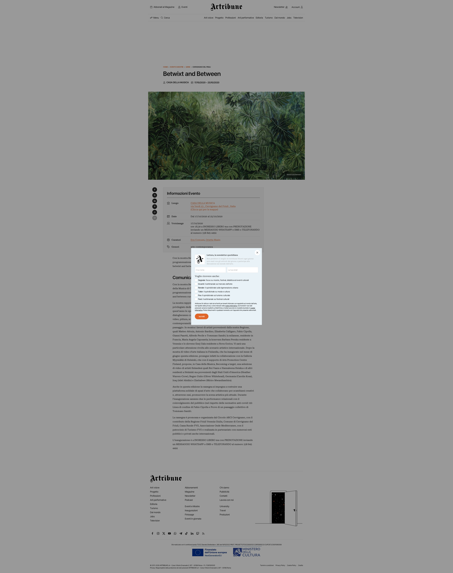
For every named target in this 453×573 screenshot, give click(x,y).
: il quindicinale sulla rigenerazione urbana (218, 287)
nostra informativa (231, 306)
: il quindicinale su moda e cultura (214, 291)
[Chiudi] (257, 252)
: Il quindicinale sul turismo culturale (214, 295)
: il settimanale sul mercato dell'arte (215, 284)
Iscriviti (202, 316)
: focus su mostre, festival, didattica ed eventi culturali (223, 280)
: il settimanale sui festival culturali (213, 299)
